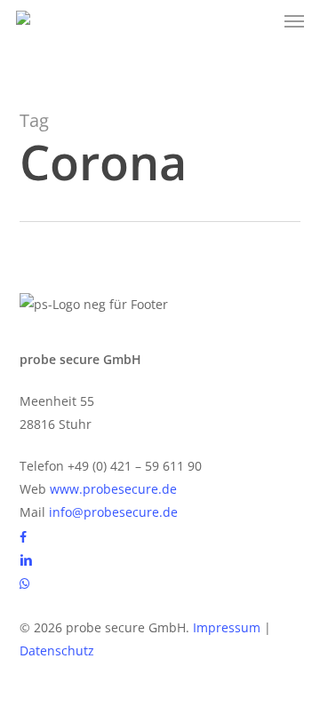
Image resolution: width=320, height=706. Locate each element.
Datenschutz (57, 650)
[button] (294, 21)
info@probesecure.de (113, 512)
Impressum (226, 627)
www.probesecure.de (113, 488)
